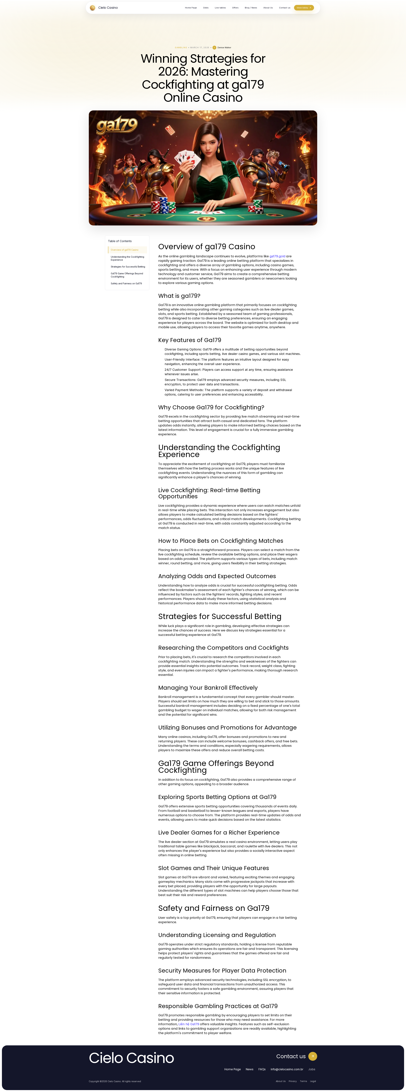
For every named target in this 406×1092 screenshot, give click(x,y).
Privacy (293, 1081)
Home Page (232, 1069)
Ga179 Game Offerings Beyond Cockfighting (127, 275)
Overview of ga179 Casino (124, 249)
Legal (313, 1081)
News (249, 1069)
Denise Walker (224, 47)
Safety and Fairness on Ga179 (126, 283)
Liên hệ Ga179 (188, 1024)
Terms (303, 1081)
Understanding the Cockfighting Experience (127, 258)
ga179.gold (277, 256)
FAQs (262, 1069)
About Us (281, 1081)
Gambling (181, 47)
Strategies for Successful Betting (128, 266)
